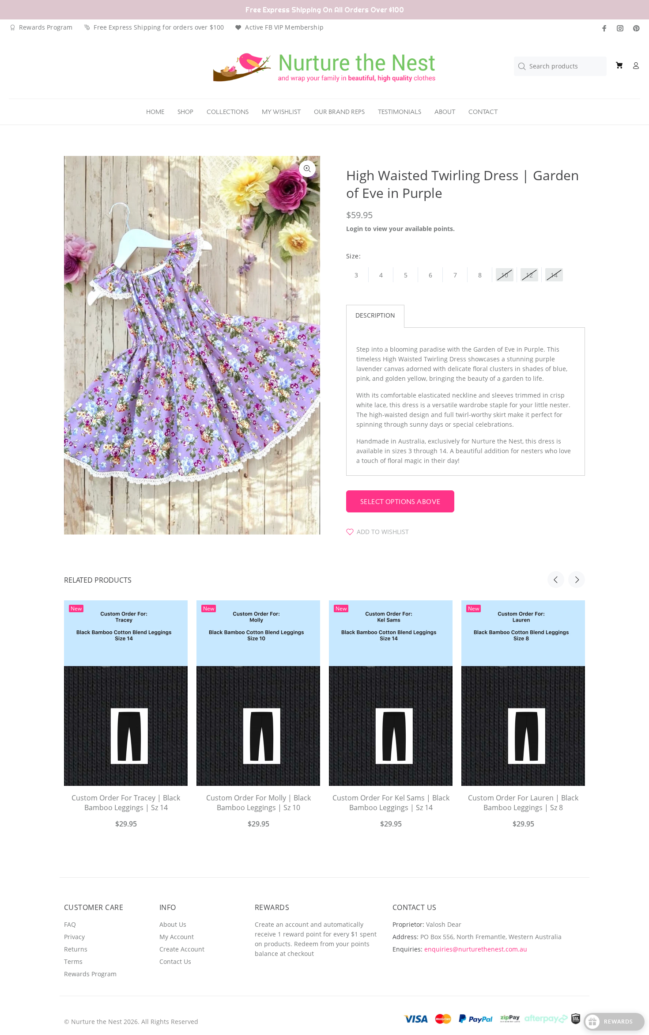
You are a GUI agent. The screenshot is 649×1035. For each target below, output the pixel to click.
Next (576, 579)
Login (354, 228)
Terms (73, 961)
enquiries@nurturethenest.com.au (475, 949)
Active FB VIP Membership (284, 27)
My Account (176, 937)
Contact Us (175, 961)
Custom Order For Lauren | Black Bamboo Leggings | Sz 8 (523, 802)
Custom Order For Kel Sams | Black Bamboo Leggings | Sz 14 (390, 802)
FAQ (70, 924)
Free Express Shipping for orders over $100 (159, 27)
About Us (172, 924)
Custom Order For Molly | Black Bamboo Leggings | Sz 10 (258, 802)
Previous (555, 579)
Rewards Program (45, 27)
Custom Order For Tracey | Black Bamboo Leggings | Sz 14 (126, 802)
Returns (75, 949)
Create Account (181, 949)
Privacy (74, 937)
